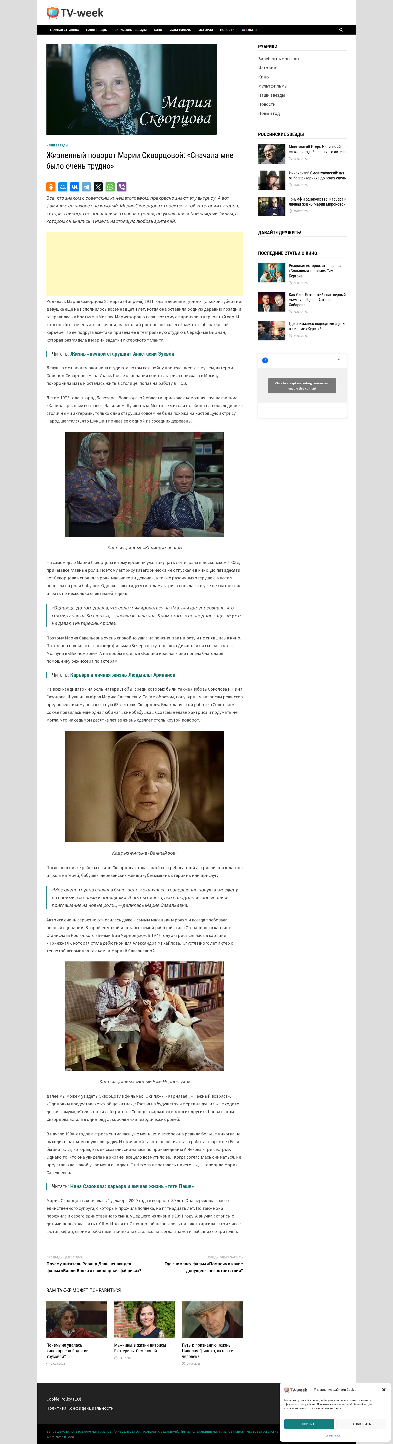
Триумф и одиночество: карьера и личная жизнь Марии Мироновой (317, 202)
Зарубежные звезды (131, 30)
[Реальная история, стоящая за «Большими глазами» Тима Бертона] (271, 266)
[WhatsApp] (110, 186)
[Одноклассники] (50, 186)
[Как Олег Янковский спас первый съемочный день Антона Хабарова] (271, 295)
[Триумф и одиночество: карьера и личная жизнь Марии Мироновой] (271, 200)
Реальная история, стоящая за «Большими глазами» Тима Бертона (315, 270)
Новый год (269, 113)
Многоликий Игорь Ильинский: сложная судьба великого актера (317, 149)
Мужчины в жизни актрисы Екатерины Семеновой (140, 1347)
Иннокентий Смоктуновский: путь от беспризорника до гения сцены (318, 176)
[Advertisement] (144, 264)
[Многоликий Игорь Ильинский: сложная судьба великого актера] (271, 148)
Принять (309, 1424)
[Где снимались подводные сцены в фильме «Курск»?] (271, 324)
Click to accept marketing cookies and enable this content (302, 385)
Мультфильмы (180, 30)
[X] (98, 186)
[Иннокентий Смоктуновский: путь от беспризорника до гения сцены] (271, 174)
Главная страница (64, 30)
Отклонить (361, 1424)
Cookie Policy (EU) (63, 1399)
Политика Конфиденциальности (80, 1408)
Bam (70, 1436)
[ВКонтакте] (74, 186)
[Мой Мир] (62, 186)
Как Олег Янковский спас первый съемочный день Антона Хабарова (317, 299)
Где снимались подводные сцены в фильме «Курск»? (317, 326)
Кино (158, 30)
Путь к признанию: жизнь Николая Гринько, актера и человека (207, 1350)
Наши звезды (97, 30)
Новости (227, 30)
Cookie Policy (332, 1435)
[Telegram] (86, 186)
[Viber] (121, 186)
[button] (384, 1389)
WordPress (54, 1436)
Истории (206, 30)
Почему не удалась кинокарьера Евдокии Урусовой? (67, 1350)
